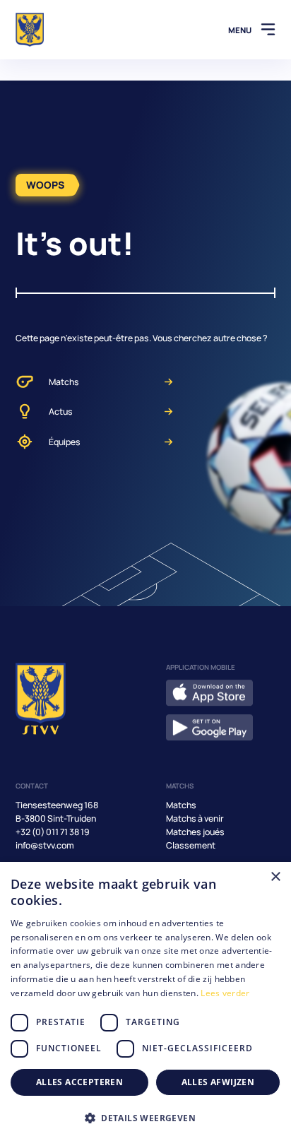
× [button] (275, 877)
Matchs (64, 382)
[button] (145, 1118)
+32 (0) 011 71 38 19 (53, 832)
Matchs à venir (195, 818)
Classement (190, 845)
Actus (61, 412)
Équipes (65, 442)
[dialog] (145, 1001)
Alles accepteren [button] (79, 1082)
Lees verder (225, 993)
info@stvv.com (45, 845)
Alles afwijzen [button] (218, 1082)
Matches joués (195, 832)
